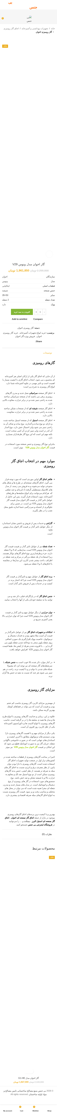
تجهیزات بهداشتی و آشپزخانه (35, 28)
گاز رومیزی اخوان (44, 32)
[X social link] (34, 12)
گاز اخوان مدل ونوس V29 (37, 447)
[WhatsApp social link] (23, 12)
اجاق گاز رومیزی (11, 28)
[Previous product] (53, 38)
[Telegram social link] (19, 12)
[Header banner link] (28, 5)
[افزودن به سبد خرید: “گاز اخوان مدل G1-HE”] (31, 1071)
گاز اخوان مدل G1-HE (28, 1078)
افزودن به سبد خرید (22, 312)
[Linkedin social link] (26, 12)
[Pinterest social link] (30, 12)
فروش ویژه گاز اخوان (25, 336)
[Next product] (47, 38)
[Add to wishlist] (25, 1071)
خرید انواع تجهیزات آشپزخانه (33, 333)
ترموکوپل (33, 736)
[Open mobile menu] (53, 19)
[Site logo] (29, 19)
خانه (53, 28)
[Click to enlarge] (49, 254)
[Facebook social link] (38, 12)
